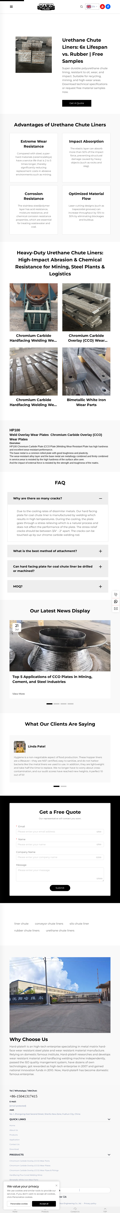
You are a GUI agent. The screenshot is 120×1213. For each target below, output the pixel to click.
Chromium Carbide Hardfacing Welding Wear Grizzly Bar (34, 402)
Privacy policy (90, 1203)
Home (12, 1125)
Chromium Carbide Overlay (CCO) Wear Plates (30, 1165)
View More (18, 693)
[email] (115, 608)
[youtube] (102, 6)
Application (15, 1140)
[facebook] (108, 6)
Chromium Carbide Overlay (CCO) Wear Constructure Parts (86, 338)
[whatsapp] (115, 601)
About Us (14, 1130)
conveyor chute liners (49, 923)
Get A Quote (77, 103)
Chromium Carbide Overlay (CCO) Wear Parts (30, 1161)
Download (14, 1149)
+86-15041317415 (23, 1096)
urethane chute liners (60, 930)
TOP (105, 1212)
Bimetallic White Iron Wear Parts (86, 402)
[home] (46, 6)
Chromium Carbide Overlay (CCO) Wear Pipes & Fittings (34, 1170)
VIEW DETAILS (33, 307)
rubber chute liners (27, 930)
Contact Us (14, 1144)
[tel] (115, 594)
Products (14, 1135)
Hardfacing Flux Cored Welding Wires (26, 1175)
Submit (60, 888)
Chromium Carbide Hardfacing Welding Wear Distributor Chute (34, 338)
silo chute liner (79, 923)
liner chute (21, 923)
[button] (49, 703)
